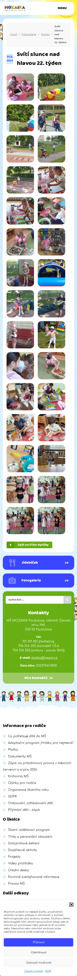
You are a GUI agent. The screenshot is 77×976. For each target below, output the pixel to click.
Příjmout (38, 942)
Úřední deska (18, 870)
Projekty (14, 856)
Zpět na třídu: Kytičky (33, 545)
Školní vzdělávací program (29, 830)
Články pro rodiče (22, 783)
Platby (13, 749)
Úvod (13, 34)
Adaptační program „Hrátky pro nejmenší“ (41, 743)
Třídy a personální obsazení (30, 836)
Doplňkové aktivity (22, 850)
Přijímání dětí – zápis (24, 810)
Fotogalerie (29, 34)
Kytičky (45, 34)
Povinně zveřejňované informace (33, 877)
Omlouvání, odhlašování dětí (30, 803)
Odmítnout (38, 952)
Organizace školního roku (28, 790)
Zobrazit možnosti (38, 962)
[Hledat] (67, 600)
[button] (71, 904)
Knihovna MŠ (18, 776)
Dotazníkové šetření (23, 843)
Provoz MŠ (16, 883)
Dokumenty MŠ (20, 756)
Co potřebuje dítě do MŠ (27, 736)
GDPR (48, 971)
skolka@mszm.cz (44, 658)
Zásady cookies (33, 971)
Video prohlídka (20, 863)
